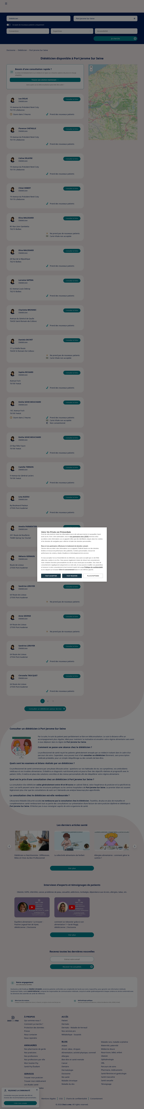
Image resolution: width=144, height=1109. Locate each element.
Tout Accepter (51, 576)
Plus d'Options (93, 576)
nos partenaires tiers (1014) (79, 536)
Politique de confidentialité (93, 567)
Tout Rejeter (72, 576)
